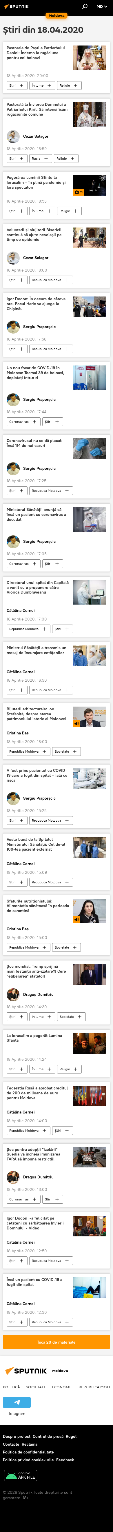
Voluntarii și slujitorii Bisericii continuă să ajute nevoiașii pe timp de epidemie (34, 235)
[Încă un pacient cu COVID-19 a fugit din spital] (89, 1287)
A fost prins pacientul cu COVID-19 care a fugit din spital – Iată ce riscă (37, 775)
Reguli (72, 1436)
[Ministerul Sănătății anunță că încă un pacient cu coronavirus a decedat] (89, 519)
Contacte (11, 1444)
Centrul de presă (48, 1436)
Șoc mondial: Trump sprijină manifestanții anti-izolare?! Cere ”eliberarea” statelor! (36, 971)
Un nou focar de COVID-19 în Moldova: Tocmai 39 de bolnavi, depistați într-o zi (35, 372)
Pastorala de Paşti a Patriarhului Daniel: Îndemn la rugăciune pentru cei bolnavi (36, 53)
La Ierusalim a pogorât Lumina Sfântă (34, 1038)
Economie (62, 1386)
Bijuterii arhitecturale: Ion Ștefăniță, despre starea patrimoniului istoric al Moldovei (36, 714)
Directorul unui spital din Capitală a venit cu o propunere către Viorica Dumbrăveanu (38, 587)
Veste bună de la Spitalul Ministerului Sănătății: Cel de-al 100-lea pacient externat (36, 844)
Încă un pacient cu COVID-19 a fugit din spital (34, 1282)
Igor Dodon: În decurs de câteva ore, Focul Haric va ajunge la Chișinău (36, 303)
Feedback (65, 1459)
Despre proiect (16, 1436)
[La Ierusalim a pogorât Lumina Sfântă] (89, 1043)
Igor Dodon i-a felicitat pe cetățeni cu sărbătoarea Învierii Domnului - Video (35, 1223)
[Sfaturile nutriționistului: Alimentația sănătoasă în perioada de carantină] (89, 911)
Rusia (36, 158)
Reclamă (29, 1444)
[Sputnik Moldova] (17, 8)
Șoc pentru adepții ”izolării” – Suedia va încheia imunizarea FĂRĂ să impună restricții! (34, 1154)
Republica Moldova (46, 280)
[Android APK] (20, 1476)
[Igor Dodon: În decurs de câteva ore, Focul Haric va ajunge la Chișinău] (89, 306)
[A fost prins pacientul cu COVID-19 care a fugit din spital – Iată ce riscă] (89, 778)
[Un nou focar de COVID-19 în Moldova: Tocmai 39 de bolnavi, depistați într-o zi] (89, 377)
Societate (62, 751)
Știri (12, 85)
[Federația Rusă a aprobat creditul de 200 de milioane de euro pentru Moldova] (89, 1096)
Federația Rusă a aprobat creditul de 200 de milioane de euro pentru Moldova (37, 1093)
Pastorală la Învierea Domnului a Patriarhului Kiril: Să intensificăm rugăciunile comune (37, 109)
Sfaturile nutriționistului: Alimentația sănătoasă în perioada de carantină (38, 906)
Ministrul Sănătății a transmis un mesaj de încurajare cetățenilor (36, 650)
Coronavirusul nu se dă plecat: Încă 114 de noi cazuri (35, 443)
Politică (11, 1386)
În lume (37, 85)
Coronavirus (19, 421)
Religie (65, 85)
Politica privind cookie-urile (28, 1459)
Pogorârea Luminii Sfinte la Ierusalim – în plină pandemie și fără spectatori (36, 182)
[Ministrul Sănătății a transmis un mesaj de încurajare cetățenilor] (89, 655)
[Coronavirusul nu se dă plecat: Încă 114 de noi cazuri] (89, 448)
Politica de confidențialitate (28, 1452)
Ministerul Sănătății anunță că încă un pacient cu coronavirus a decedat (36, 514)
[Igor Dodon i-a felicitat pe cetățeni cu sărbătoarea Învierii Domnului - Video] (89, 1226)
